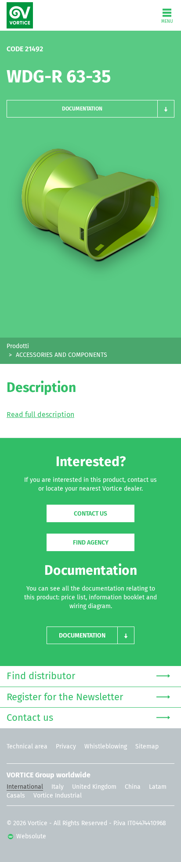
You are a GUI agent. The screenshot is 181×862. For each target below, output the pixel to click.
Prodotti (18, 346)
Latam (158, 787)
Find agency (91, 543)
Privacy (66, 747)
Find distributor (41, 676)
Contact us (90, 514)
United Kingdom (94, 787)
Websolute (30, 837)
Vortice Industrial (57, 796)
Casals (16, 796)
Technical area (27, 747)
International (25, 787)
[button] (90, 109)
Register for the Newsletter (65, 697)
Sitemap (147, 747)
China (133, 787)
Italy (57, 787)
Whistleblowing (105, 747)
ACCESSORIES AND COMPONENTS (61, 355)
